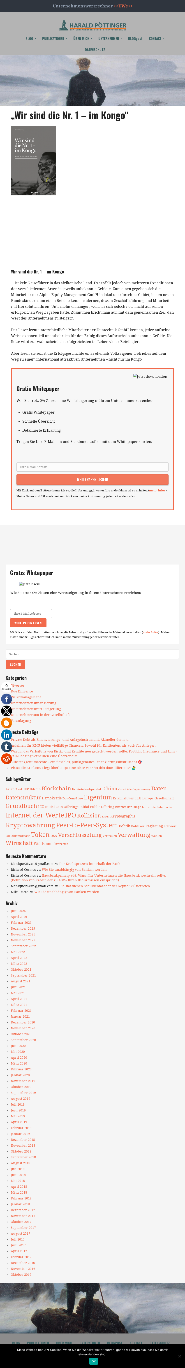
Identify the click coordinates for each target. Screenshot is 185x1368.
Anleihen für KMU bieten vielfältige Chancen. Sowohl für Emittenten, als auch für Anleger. (83, 745)
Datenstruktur (23, 798)
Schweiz (170, 826)
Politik (124, 826)
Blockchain (56, 788)
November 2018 (23, 1145)
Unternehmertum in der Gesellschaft (40, 715)
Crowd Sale (125, 789)
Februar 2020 (21, 1069)
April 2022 (19, 958)
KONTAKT (155, 38)
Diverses (17, 685)
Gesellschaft (164, 798)
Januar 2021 (20, 1016)
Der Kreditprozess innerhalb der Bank (89, 864)
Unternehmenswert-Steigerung (36, 709)
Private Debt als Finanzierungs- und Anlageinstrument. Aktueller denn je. (70, 739)
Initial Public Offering (96, 807)
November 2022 (23, 940)
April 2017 (19, 1251)
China (110, 789)
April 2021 (19, 999)
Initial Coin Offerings (62, 807)
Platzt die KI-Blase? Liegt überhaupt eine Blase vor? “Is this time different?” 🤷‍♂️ (73, 768)
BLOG (29, 38)
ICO (41, 807)
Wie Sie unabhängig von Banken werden (74, 869)
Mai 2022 (18, 952)
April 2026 (19, 917)
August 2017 (20, 1233)
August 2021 (20, 981)
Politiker (138, 826)
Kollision (89, 815)
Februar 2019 (21, 1128)
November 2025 (23, 934)
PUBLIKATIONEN (53, 38)
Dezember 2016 (23, 1263)
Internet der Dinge (128, 807)
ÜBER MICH (81, 38)
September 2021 (23, 975)
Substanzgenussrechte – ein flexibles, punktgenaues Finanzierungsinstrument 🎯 (76, 762)
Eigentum (98, 797)
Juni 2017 (18, 1245)
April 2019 (19, 1122)
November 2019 (23, 1081)
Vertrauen (110, 836)
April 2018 (19, 1186)
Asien (10, 789)
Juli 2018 (18, 1169)
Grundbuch (21, 806)
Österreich (60, 844)
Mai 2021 (18, 993)
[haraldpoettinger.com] (92, 25)
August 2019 (20, 1098)
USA (54, 836)
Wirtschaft (19, 843)
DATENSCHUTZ (95, 49)
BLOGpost (135, 38)
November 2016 (23, 1269)
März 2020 (19, 1063)
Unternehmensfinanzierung (33, 703)
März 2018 (19, 1192)
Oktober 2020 (21, 1034)
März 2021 (19, 1005)
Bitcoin (35, 789)
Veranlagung (21, 720)
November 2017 (23, 1216)
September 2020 (23, 1040)
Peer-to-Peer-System (87, 825)
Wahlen (156, 836)
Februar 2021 (21, 1010)
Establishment (124, 798)
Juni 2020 (18, 1046)
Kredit (105, 816)
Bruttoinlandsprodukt (87, 789)
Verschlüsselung (80, 835)
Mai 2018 (18, 1181)
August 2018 (20, 1163)
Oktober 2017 (21, 1222)
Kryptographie (122, 816)
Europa (148, 798)
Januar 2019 (20, 1134)
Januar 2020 (20, 1075)
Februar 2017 (21, 1257)
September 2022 (23, 946)
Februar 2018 (21, 1198)
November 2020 (23, 1028)
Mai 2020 (18, 1051)
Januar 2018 (20, 1204)
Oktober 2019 (21, 1087)
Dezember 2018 (23, 1139)
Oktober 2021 (21, 969)
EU (138, 798)
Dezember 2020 (23, 1022)
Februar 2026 (21, 922)
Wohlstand (43, 844)
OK (94, 1361)
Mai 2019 (18, 1116)
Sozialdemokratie (18, 836)
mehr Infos (157, 490)
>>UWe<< (123, 6)
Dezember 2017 (23, 1210)
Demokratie (52, 798)
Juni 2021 (18, 987)
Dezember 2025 (23, 928)
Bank (19, 789)
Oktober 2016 (21, 1274)
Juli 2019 (18, 1104)
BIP (26, 789)
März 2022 (19, 963)
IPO (70, 815)
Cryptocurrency (141, 789)
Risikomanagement (26, 697)
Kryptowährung (30, 825)
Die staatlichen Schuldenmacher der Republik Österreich (104, 886)
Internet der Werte (35, 815)
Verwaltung (134, 834)
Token (40, 834)
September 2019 (23, 1093)
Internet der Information (157, 807)
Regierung (154, 826)
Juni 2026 (18, 911)
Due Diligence (22, 691)
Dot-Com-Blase (72, 798)
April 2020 (19, 1057)
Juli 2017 (18, 1239)
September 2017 (23, 1227)
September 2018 (23, 1157)
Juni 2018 (18, 1175)
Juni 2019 (18, 1110)
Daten (159, 788)
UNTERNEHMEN (108, 38)
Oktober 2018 (21, 1151)
